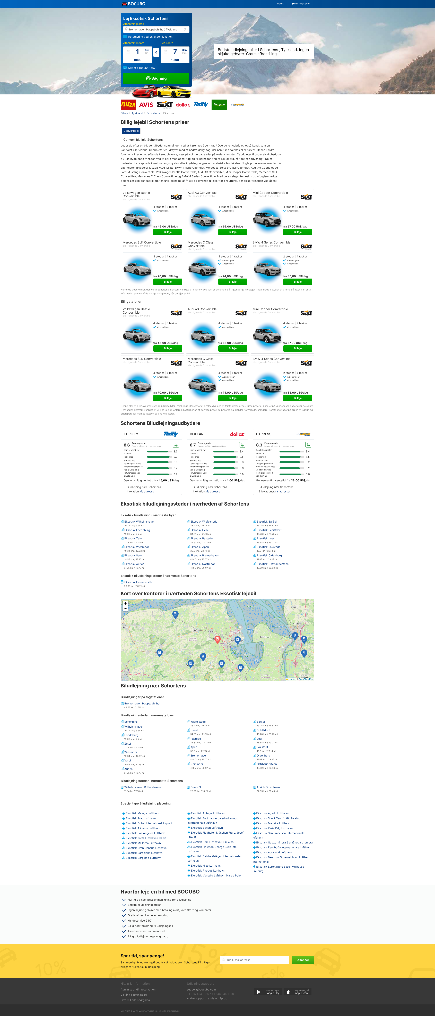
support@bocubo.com (201, 989)
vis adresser (282, 491)
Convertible (131, 130)
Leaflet (291, 679)
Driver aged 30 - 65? (141, 67)
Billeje (168, 232)
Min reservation (302, 3)
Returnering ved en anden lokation (150, 36)
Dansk (280, 3)
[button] (237, 640)
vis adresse (147, 491)
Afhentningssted (133, 23)
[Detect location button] (185, 29)
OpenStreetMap (306, 679)
